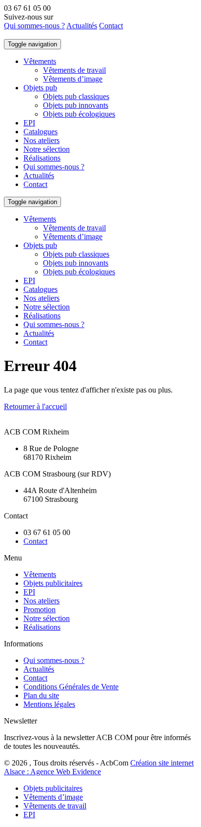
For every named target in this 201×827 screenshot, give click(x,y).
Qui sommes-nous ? (34, 25)
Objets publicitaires (52, 583)
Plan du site (41, 695)
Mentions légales (49, 704)
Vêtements (39, 61)
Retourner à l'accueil (35, 406)
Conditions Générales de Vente (71, 686)
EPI (29, 123)
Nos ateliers (41, 140)
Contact (111, 25)
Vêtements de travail (74, 70)
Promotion (39, 609)
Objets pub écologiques (79, 114)
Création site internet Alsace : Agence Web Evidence (99, 767)
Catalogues (40, 131)
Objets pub (40, 87)
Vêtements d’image (72, 79)
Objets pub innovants (75, 105)
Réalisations (41, 158)
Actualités (81, 25)
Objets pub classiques (76, 96)
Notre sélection (46, 149)
